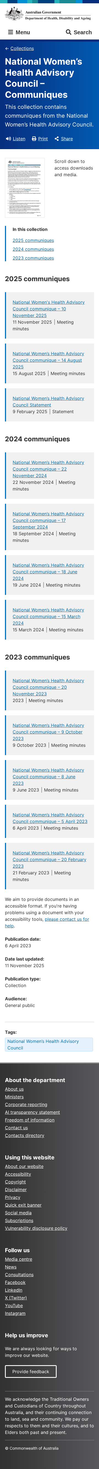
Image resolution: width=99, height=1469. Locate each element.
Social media (18, 1212)
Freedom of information (29, 1120)
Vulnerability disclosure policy (36, 1228)
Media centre (18, 1259)
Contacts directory (24, 1135)
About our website (24, 1166)
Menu (22, 32)
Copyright (15, 1182)
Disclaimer (16, 1189)
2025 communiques (33, 240)
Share (67, 138)
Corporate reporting (26, 1104)
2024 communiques (33, 249)
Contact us (16, 1127)
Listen (19, 138)
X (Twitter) (16, 1298)
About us (14, 1089)
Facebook (15, 1282)
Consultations (19, 1274)
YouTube (14, 1305)
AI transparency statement (32, 1112)
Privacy (12, 1197)
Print (43, 138)
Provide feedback (30, 1371)
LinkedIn (13, 1290)
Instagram (15, 1313)
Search (83, 32)
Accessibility (18, 1174)
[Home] (49, 13)
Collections (22, 48)
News (10, 1267)
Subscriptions (19, 1220)
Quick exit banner (23, 1205)
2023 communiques (33, 258)
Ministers (14, 1096)
